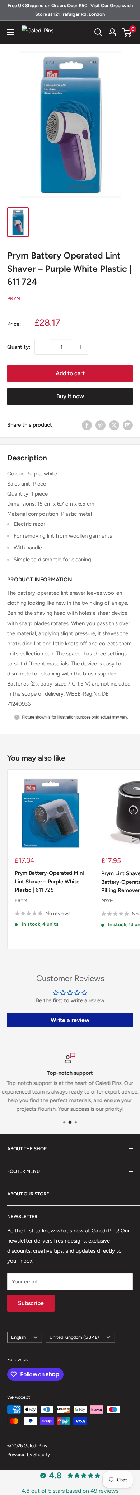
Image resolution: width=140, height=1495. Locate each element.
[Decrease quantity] (42, 346)
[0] (126, 32)
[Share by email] (128, 424)
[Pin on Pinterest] (100, 424)
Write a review (70, 1020)
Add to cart (70, 373)
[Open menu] (10, 32)
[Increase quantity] (80, 346)
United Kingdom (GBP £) (74, 1337)
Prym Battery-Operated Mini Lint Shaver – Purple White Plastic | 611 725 (49, 881)
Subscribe (31, 1303)
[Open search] (98, 32)
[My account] (112, 32)
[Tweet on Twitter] (114, 424)
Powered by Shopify (28, 1454)
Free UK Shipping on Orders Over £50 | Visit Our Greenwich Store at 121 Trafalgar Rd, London (70, 10)
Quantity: (18, 347)
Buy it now (70, 396)
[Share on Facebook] (87, 424)
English (18, 1337)
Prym (13, 299)
